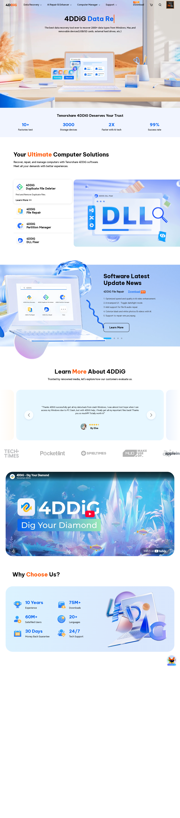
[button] (104, 338)
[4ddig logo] (11, 5)
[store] (151, 4)
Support (110, 4)
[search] (160, 4)
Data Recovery (31, 4)
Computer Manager (87, 4)
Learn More (24, 229)
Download (138, 3)
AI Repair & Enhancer (58, 4)
